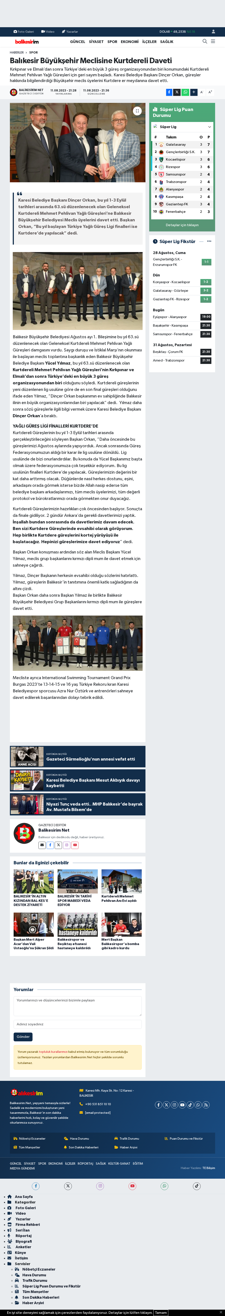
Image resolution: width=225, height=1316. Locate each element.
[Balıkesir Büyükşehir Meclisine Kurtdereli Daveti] (77, 142)
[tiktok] (197, 1186)
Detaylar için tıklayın (182, 225)
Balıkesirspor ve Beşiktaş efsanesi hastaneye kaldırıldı (74, 944)
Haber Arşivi (128, 1147)
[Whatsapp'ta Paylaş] (185, 92)
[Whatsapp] (198, 1104)
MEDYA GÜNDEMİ (22, 1168)
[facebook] (36, 1186)
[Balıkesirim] (26, 41)
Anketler (23, 1247)
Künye (20, 1253)
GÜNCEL (77, 42)
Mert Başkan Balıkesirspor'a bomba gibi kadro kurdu (120, 944)
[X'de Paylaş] (177, 92)
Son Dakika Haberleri (83, 1147)
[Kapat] (222, 1312)
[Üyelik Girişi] (211, 32)
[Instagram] (66, 845)
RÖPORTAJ (85, 1163)
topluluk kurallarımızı (53, 1051)
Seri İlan (22, 1230)
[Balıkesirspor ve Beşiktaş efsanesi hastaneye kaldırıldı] (78, 924)
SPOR (112, 42)
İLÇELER (149, 42)
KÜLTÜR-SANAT (119, 1163)
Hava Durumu (79, 1138)
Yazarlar (72, 31)
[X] (166, 1104)
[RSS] (206, 1104)
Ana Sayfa (24, 1197)
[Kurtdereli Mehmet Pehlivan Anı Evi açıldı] (122, 881)
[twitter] (68, 1186)
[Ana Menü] (213, 42)
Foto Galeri (26, 31)
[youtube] (132, 1186)
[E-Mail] (42, 845)
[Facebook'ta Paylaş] (169, 92)
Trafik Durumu (129, 1138)
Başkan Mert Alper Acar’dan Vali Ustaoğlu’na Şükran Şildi (34, 944)
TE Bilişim (208, 1168)
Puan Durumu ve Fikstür (186, 1138)
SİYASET (96, 42)
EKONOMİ (130, 42)
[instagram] (100, 1186)
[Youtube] (74, 845)
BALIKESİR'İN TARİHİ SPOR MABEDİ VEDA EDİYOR (75, 900)
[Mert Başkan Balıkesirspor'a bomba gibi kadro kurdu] (122, 924)
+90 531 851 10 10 (98, 1104)
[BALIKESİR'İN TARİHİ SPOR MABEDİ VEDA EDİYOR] (78, 881)
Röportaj (23, 1236)
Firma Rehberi (27, 1224)
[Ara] (205, 42)
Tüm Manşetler (29, 1147)
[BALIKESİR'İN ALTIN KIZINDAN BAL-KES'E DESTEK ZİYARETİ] (34, 881)
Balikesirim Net (53, 830)
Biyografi (23, 1241)
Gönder (23, 1037)
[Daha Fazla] (194, 92)
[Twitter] (58, 845)
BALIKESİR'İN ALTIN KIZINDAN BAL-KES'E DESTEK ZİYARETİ (31, 900)
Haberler (17, 52)
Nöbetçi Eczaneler (32, 1138)
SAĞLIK (166, 42)
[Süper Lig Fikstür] (209, 242)
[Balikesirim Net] (24, 833)
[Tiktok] (190, 1104)
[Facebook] (50, 845)
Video (50, 31)
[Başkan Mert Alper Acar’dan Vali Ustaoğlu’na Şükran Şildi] (34, 924)
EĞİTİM (138, 1163)
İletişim (21, 1258)
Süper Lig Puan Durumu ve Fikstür (51, 1286)
